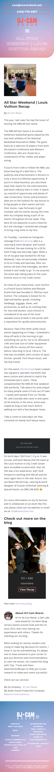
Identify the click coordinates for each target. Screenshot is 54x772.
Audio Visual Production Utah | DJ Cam (15, 745)
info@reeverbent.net (22, 511)
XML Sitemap (28, 767)
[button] (27, 563)
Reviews (15, 736)
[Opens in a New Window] (37, 716)
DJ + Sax (27, 578)
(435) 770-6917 (27, 11)
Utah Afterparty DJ (15, 740)
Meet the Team (15, 726)
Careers (15, 750)
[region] (27, 563)
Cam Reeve (16, 112)
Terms (18, 767)
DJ (8, 112)
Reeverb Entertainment (16, 694)
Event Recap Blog (24, 603)
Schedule (38, 726)
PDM (43, 767)
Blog (15, 730)
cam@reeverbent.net (27, 5)
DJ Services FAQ (38, 724)
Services (15, 724)
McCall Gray (26, 240)
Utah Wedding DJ (38, 740)
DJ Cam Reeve (30, 686)
